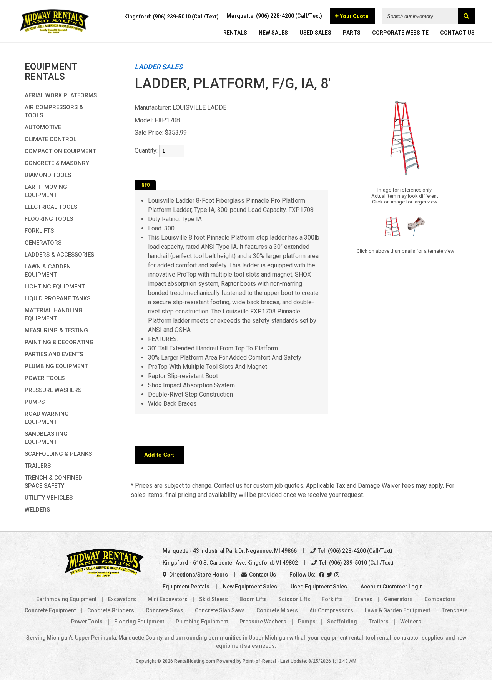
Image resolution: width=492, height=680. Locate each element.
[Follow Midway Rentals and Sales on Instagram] (337, 575)
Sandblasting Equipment (46, 437)
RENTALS (235, 33)
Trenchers (455, 610)
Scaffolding (342, 621)
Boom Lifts (253, 599)
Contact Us (262, 575)
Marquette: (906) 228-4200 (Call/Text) (274, 16)
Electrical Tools (51, 206)
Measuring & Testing (56, 330)
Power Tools (45, 378)
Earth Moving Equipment (46, 190)
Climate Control (50, 139)
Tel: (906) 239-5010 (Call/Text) (356, 563)
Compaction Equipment (60, 151)
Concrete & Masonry (57, 163)
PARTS (352, 33)
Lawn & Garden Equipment (48, 270)
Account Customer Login (392, 586)
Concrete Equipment (50, 610)
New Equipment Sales (250, 586)
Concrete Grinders (110, 610)
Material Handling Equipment (54, 314)
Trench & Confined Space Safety (53, 481)
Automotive (43, 127)
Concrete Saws (164, 610)
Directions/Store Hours (198, 575)
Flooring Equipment (139, 621)
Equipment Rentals (186, 586)
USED (315, 33)
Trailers (38, 465)
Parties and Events (54, 354)
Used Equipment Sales (319, 586)
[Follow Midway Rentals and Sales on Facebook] (322, 575)
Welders (37, 509)
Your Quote (353, 16)
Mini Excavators (168, 599)
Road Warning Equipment (47, 417)
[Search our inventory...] (466, 16)
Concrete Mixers (277, 610)
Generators (43, 242)
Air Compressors (331, 610)
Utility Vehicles (49, 497)
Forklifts (39, 230)
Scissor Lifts (294, 599)
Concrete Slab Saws (220, 610)
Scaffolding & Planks (58, 453)
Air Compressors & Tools (54, 111)
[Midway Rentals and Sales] (54, 33)
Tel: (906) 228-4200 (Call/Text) (354, 551)
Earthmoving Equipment (66, 599)
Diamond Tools (48, 175)
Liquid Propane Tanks (57, 298)
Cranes (363, 599)
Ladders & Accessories (59, 254)
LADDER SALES (159, 67)
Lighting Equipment (55, 286)
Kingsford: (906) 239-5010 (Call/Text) (171, 16)
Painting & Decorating (59, 342)
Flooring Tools (49, 218)
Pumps (35, 401)
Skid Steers (213, 599)
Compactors (440, 599)
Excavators (122, 599)
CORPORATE (400, 33)
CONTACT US (457, 33)
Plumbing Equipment (56, 366)
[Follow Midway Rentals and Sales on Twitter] (330, 575)
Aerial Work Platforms (61, 95)
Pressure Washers (53, 390)
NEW (273, 33)
